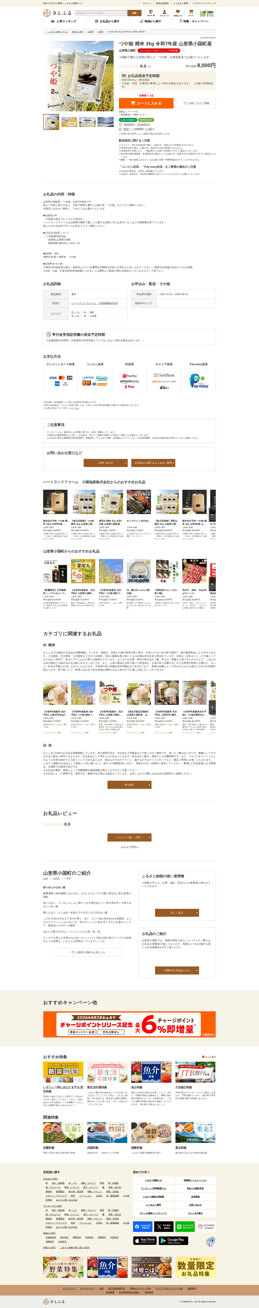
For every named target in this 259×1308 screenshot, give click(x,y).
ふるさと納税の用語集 (153, 1196)
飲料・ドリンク (71, 1187)
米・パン (75, 312)
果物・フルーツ (88, 1183)
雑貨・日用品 (112, 1191)
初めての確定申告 (195, 1188)
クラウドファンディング (204, 3)
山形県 (56, 878)
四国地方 (50, 1241)
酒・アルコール (53, 1187)
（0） (149, 66)
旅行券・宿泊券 (76, 1191)
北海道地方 (51, 1237)
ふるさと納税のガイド (151, 13)
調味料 (49, 1191)
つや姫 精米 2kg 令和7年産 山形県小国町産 (165, 43)
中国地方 (114, 1237)
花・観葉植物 (112, 1196)
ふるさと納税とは (153, 1180)
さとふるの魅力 (195, 1213)
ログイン (147, 3)
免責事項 (192, 1288)
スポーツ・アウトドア (56, 1196)
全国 (45, 878)
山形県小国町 (127, 50)
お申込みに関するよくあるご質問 (153, 462)
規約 (102, 1288)
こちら (76, 408)
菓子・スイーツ (90, 1187)
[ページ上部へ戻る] (246, 1285)
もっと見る (210, 1057)
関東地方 (77, 1237)
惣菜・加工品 (114, 1187)
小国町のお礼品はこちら (177, 970)
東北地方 (64, 1237)
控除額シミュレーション (195, 1180)
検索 (134, 13)
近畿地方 (102, 1237)
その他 (126, 1196)
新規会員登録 (162, 3)
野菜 (102, 1183)
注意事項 (125, 114)
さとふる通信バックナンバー (153, 1213)
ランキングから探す (52, 1206)
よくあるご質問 (180, 3)
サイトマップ (69, 1288)
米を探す (129, 784)
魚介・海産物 (58, 1183)
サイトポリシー (87, 1288)
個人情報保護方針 (116, 1288)
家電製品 (60, 1191)
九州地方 (62, 1241)
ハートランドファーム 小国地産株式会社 (94, 303)
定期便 (49, 1200)
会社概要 (110, 1292)
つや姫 (93, 315)
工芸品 (99, 1196)
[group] (78, 76)
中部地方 (89, 1237)
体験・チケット (94, 1191)
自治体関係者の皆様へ (129, 1292)
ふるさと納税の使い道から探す (75, 1247)
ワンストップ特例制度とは (153, 1188)
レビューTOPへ (129, 846)
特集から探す (49, 1247)
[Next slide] (212, 515)
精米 (92, 312)
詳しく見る (177, 912)
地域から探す (49, 1233)
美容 (73, 1196)
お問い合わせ (105, 462)
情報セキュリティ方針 (140, 1288)
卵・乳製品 (113, 1183)
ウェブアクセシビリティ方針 (169, 1288)
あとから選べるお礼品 (66, 1200)
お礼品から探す (50, 1179)
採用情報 (149, 1292)
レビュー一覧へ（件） (129, 837)
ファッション (85, 1196)
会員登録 (195, 1196)
